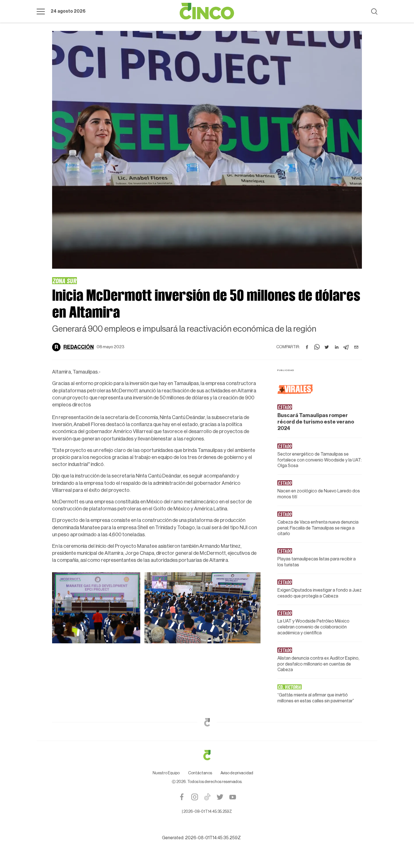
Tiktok (207, 796)
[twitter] (326, 347)
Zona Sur (64, 280)
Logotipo (207, 11)
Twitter (219, 796)
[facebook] (307, 347)
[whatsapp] (317, 347)
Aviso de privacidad (237, 773)
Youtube (232, 796)
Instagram (194, 796)
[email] (356, 347)
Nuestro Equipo (166, 773)
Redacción (78, 347)
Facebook (181, 796)
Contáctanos (200, 773)
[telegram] (346, 347)
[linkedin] (336, 347)
